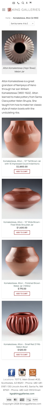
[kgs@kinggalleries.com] (14, 3)
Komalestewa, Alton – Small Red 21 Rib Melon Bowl (22, 345)
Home (8, 18)
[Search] (23, 3)
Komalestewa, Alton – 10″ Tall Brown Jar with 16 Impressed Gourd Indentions (22, 162)
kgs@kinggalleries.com (22, 393)
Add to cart (22, 171)
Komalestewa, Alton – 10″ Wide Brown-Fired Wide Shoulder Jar (22, 223)
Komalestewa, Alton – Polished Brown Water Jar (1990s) (22, 284)
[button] (27, 2)
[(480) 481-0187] (18, 3)
